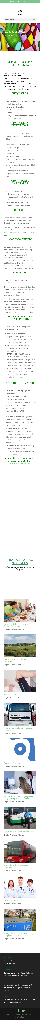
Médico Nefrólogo (11, 900)
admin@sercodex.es (11, 232)
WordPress (21, 1017)
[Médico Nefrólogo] (20, 886)
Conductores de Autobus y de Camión (19, 831)
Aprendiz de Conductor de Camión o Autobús (19, 728)
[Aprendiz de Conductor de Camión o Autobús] (20, 714)
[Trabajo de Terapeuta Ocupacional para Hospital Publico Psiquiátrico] (20, 920)
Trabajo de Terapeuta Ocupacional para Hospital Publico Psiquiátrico (20, 934)
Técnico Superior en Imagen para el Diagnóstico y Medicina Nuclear (18, 797)
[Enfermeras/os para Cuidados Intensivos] (20, 645)
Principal (21, 629)
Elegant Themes (21, 1014)
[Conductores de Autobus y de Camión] (20, 818)
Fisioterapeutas (10, 694)
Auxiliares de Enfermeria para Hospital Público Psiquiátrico (19, 625)
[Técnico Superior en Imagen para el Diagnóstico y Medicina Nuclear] (20, 782)
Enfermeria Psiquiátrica (13, 763)
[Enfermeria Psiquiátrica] (20, 749)
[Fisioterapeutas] (20, 681)
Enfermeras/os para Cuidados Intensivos (16, 660)
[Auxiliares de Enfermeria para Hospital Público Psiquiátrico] (20, 610)
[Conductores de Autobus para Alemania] (20, 851)
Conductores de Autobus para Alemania (16, 865)
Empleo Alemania (10, 629)
